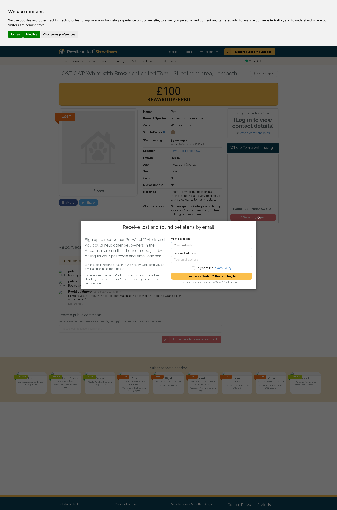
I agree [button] (15, 34)
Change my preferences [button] (59, 34)
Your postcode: (181, 238)
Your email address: (184, 253)
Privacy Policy (222, 268)
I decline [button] (31, 34)
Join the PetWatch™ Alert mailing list (212, 276)
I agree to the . (214, 268)
